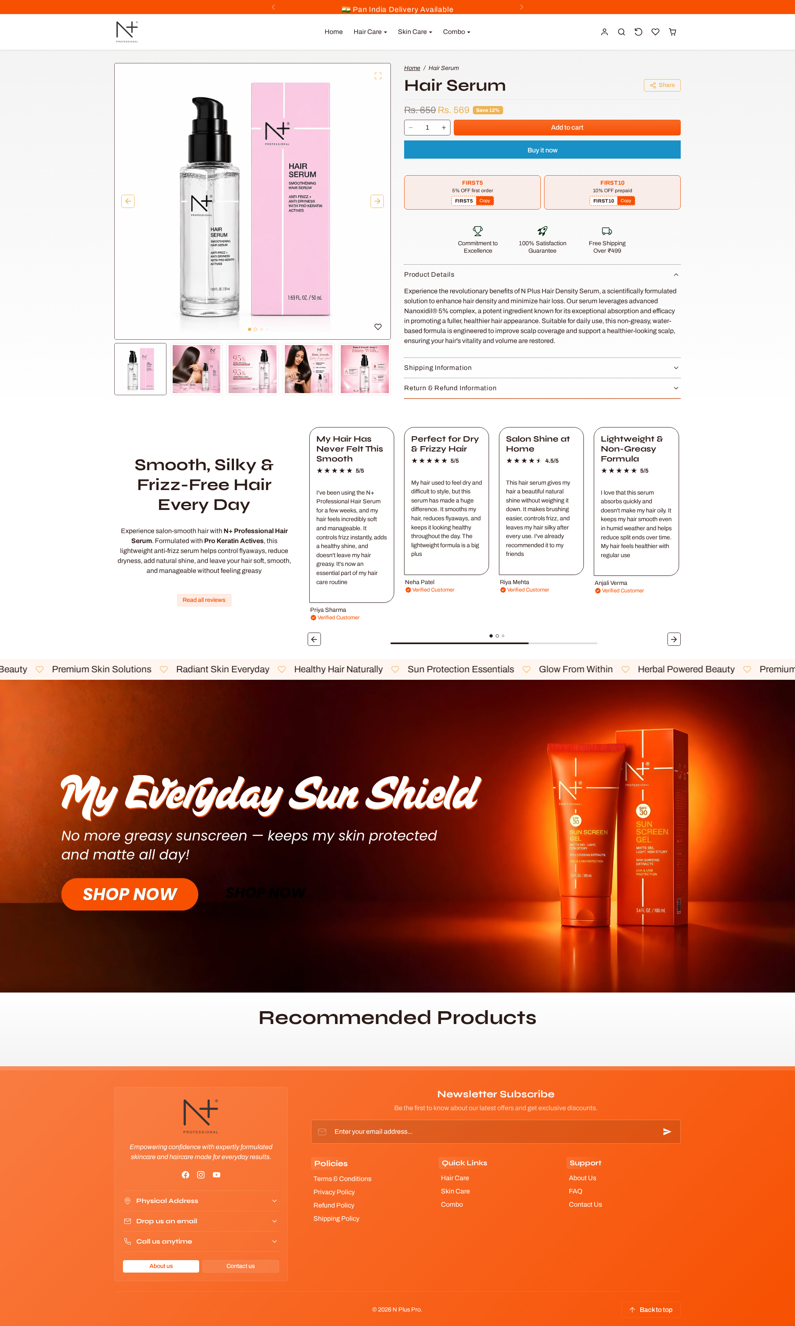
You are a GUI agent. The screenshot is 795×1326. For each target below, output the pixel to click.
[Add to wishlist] (378, 327)
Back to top (656, 1309)
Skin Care (455, 1191)
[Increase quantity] (443, 128)
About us (161, 1266)
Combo (452, 1204)
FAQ (576, 1191)
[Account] (604, 32)
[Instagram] (201, 1174)
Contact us (240, 1266)
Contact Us (585, 1204)
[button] (621, 32)
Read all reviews (204, 600)
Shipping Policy (336, 1218)
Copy (484, 200)
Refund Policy (333, 1205)
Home (334, 31)
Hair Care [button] (368, 31)
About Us (582, 1177)
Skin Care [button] (413, 31)
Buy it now (543, 150)
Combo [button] (454, 31)
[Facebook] (185, 1174)
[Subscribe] (667, 1131)
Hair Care (455, 1177)
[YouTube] (216, 1174)
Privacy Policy (334, 1192)
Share (667, 85)
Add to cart (567, 127)
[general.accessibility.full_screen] (378, 75)
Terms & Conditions (342, 1178)
